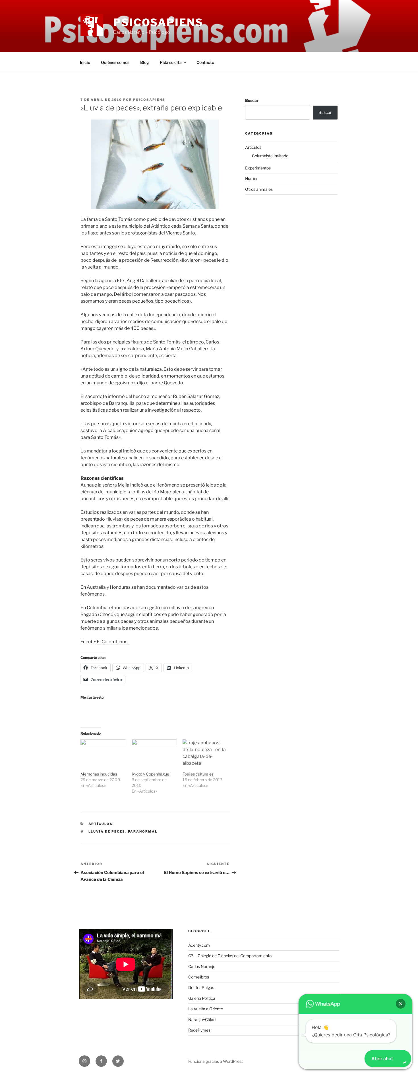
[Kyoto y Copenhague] (154, 752)
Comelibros (198, 977)
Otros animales (259, 189)
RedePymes (199, 1030)
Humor (251, 178)
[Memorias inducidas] (103, 752)
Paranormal (143, 831)
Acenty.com (199, 945)
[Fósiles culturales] (205, 752)
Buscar (251, 100)
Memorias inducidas (98, 774)
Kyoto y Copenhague (150, 774)
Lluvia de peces (106, 831)
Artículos (100, 824)
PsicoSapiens (158, 22)
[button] (400, 1004)
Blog (144, 62)
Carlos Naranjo (201, 966)
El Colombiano (112, 641)
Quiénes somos (115, 62)
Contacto (205, 62)
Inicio (85, 62)
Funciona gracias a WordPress (215, 1061)
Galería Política (201, 998)
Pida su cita (171, 62)
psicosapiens (149, 100)
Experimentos (258, 167)
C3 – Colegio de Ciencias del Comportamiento (230, 955)
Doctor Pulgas (201, 987)
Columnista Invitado (270, 155)
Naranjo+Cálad (202, 1019)
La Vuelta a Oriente (205, 1008)
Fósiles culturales (198, 774)
